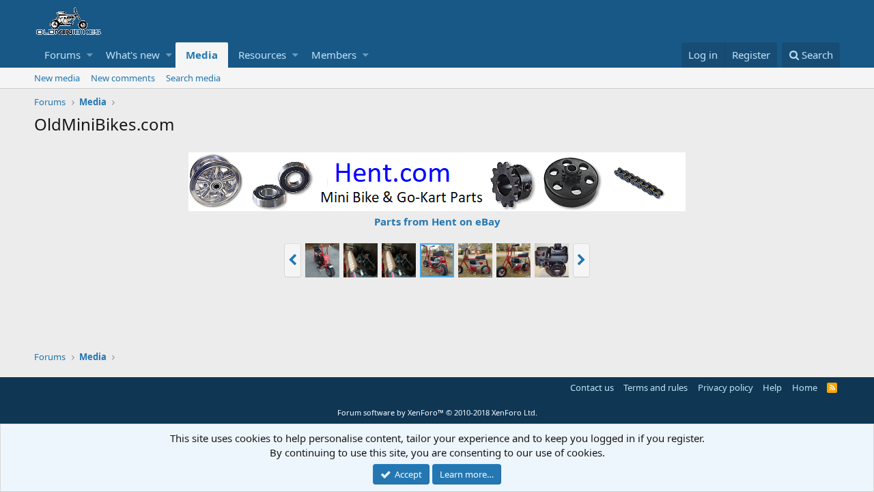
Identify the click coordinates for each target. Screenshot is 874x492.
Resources (262, 55)
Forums (62, 55)
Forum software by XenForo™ (437, 412)
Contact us (592, 387)
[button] (89, 55)
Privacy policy (725, 387)
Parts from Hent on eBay (437, 221)
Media (202, 55)
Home (804, 387)
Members (333, 55)
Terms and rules (655, 387)
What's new (133, 55)
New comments (123, 78)
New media (57, 78)
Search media (193, 78)
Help (772, 387)
